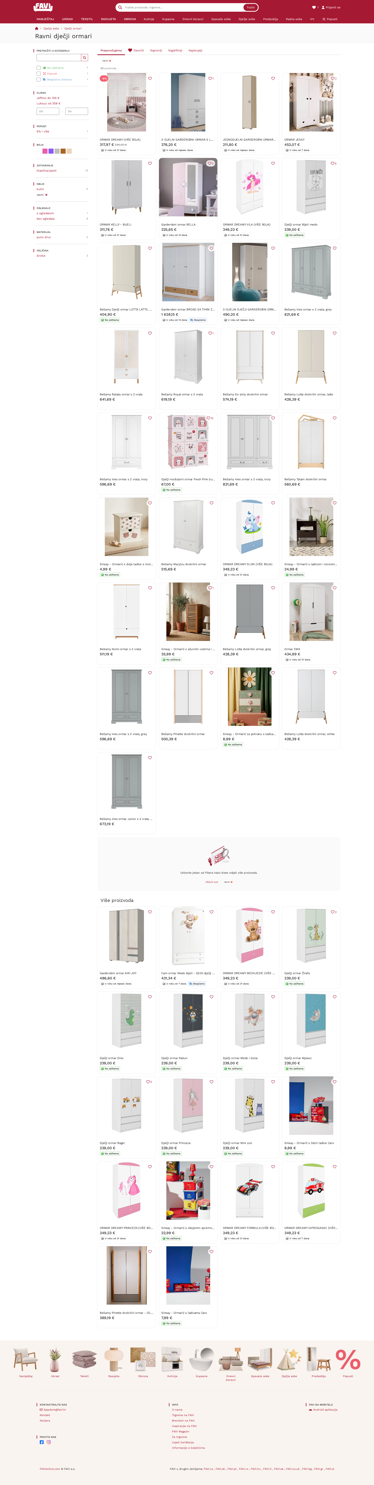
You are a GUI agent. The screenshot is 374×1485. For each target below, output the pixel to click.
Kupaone (201, 1376)
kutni (40, 189)
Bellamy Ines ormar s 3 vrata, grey (308, 309)
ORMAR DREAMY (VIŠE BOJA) (120, 139)
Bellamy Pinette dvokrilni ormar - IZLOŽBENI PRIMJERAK (139, 1313)
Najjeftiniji (175, 50)
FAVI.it (268, 1468)
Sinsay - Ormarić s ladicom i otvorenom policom (317, 564)
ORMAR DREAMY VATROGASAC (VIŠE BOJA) (314, 1228)
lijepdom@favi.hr (55, 1409)
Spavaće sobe (260, 1376)
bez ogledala (46, 218)
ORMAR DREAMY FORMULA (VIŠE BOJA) (250, 1228)
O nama (177, 1409)
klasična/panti (46, 170)
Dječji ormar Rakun (174, 1058)
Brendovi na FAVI (183, 1420)
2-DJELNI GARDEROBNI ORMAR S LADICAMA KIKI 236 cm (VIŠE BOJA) (210, 139)
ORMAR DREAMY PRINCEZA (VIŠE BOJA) (127, 1228)
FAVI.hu (256, 1468)
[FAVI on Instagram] (49, 1442)
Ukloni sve (212, 881)
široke (41, 255)
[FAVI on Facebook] (42, 1442)
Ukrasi (55, 1376)
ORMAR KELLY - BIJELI (115, 224)
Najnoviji (156, 50)
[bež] (69, 151)
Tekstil (84, 1376)
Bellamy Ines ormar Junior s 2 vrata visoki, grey (132, 819)
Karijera (45, 1420)
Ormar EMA (292, 649)
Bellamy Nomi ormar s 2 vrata (120, 649)
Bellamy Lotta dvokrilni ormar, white (309, 734)
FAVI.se (279, 1468)
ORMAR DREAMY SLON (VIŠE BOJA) (247, 564)
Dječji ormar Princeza (175, 1143)
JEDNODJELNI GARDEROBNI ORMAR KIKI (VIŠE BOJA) (260, 139)
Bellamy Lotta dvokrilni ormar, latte (308, 394)
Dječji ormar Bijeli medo (301, 224)
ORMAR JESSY (294, 139)
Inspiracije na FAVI (184, 1426)
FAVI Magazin (180, 1431)
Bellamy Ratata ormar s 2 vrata (121, 394)
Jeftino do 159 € (48, 98)
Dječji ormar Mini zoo (237, 1143)
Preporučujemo (111, 50)
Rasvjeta (113, 1376)
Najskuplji (195, 50)
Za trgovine (179, 1436)
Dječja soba (51, 28)
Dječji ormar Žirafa (297, 973)
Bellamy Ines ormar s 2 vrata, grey (123, 734)
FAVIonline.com (50, 1468)
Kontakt (45, 1415)
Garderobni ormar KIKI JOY (118, 973)
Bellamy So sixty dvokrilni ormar (245, 394)
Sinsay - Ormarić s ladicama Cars (184, 1313)
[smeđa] (63, 151)
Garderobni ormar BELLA (178, 224)
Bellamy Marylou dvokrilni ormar (183, 564)
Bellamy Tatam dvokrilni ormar (305, 479)
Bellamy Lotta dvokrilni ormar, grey (247, 649)
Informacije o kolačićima (188, 1447)
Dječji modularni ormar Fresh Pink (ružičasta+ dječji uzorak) (202, 479)
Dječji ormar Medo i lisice (240, 1058)
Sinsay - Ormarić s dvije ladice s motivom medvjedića (137, 564)
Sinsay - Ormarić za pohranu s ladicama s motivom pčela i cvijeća (268, 734)
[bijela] (38, 151)
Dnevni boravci (231, 1378)
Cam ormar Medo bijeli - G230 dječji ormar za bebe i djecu (201, 973)
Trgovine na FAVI (183, 1415)
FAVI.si (330, 1468)
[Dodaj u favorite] (149, 78)
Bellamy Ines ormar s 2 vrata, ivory (124, 479)
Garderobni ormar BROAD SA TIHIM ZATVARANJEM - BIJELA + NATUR (209, 309)
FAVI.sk (221, 1468)
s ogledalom (45, 213)
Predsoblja (319, 1376)
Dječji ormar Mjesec (298, 1058)
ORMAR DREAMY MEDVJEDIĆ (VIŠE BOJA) (252, 973)
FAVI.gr (319, 1468)
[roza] (45, 151)
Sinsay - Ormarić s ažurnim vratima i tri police (193, 649)
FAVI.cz (209, 1468)
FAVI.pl (232, 1468)
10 (212, 418)
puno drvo (44, 237)
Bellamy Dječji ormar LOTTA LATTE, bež (127, 309)
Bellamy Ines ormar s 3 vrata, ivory (247, 479)
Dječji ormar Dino (111, 1058)
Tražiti (251, 7)
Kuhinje (172, 1376)
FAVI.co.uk (293, 1468)
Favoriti (139, 50)
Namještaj (26, 1376)
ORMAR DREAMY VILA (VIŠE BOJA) (246, 224)
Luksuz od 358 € (49, 103)
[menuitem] (45, 19)
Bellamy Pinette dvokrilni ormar (183, 734)
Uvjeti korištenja (183, 1442)
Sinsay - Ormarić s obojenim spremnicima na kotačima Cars (202, 1228)
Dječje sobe (289, 1376)
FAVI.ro (244, 1468)
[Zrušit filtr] (46, 194)
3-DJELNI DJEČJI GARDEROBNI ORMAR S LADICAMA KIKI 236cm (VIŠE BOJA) (276, 309)
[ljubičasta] (51, 151)
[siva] (57, 151)
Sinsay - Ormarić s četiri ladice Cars (309, 1143)
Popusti (348, 1376)
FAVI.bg (307, 1468)
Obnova (143, 1376)
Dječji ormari (73, 28)
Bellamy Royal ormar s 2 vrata (182, 394)
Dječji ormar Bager (112, 1143)
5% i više (43, 131)
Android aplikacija (325, 1409)
